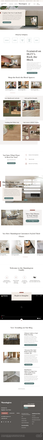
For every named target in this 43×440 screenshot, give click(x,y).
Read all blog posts (21, 388)
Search (26, 407)
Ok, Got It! (39, 435)
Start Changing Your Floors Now (33, 221)
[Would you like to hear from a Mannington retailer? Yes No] (32, 189)
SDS (32, 423)
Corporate (33, 415)
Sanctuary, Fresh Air (24, 255)
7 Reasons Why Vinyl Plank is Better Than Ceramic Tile (30, 351)
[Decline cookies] (41, 433)
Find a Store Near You (8, 198)
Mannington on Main (35, 417)
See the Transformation (29, 383)
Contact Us (4, 408)
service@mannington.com (6, 416)
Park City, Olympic (35, 90)
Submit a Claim (24, 420)
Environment (24, 427)
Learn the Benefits (28, 364)
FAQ (22, 416)
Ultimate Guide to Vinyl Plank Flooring (31, 334)
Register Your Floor (6, 409)
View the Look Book (7, 22)
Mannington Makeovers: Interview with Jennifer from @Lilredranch (30, 372)
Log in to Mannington (25, 422)
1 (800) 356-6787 (4, 418)
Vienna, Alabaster (36, 255)
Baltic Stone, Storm (9, 90)
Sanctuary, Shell (21, 90)
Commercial (11, 413)
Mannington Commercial (36, 419)
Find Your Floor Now (11, 163)
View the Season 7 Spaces (32, 72)
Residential (4, 413)
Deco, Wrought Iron (11, 255)
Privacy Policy (24, 418)
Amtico (18, 413)
